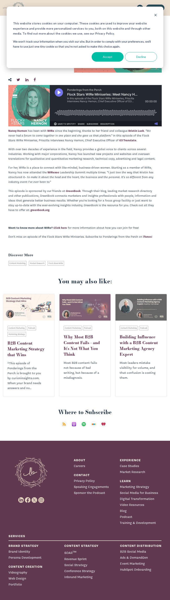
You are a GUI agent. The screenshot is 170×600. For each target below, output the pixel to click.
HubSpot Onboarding (135, 569)
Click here (60, 228)
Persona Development (24, 557)
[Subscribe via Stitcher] (95, 426)
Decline (141, 57)
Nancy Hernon (17, 131)
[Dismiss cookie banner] (155, 15)
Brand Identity (19, 551)
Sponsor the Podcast (89, 493)
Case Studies (129, 466)
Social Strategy (75, 565)
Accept (107, 57)
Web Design (17, 578)
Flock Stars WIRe (56, 263)
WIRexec (53, 172)
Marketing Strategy (134, 487)
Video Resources (132, 505)
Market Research (37, 263)
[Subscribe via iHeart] (104, 426)
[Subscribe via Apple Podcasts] (75, 426)
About (79, 460)
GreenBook (73, 191)
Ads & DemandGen (134, 557)
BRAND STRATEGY (23, 546)
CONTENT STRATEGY (81, 546)
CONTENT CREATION (25, 566)
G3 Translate (127, 140)
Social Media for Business (139, 493)
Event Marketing (132, 563)
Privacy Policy (84, 481)
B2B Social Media (133, 551)
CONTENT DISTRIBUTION (141, 546)
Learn (125, 481)
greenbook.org (39, 210)
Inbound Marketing (78, 577)
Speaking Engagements (91, 487)
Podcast (126, 517)
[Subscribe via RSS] (65, 426)
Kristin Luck (136, 131)
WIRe (50, 131)
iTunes (147, 236)
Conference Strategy (79, 571)
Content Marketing (17, 263)
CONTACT (82, 475)
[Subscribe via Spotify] (85, 426)
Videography (17, 572)
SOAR (70, 552)
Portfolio (15, 584)
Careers (79, 466)
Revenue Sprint (75, 559)
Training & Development (138, 523)
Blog (123, 511)
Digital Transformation (137, 499)
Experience (130, 460)
